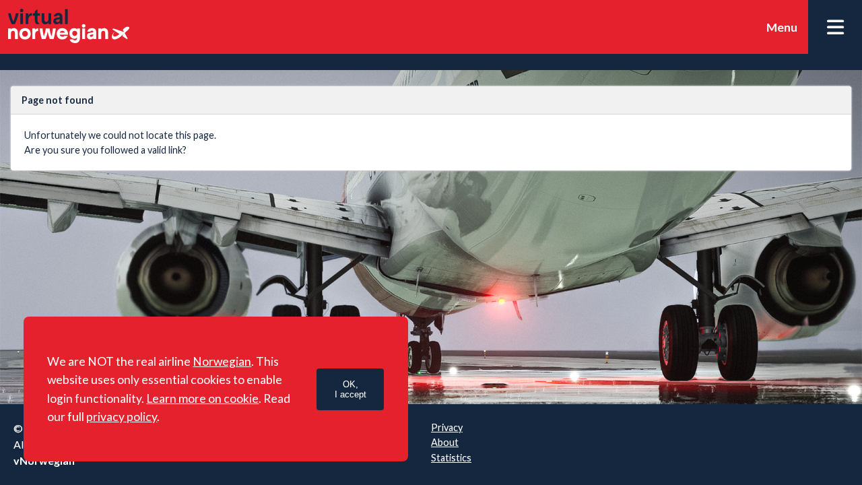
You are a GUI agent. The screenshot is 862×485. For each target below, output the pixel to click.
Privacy (447, 427)
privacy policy (121, 417)
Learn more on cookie (202, 398)
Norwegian (222, 361)
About (445, 442)
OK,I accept (350, 389)
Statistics (451, 457)
